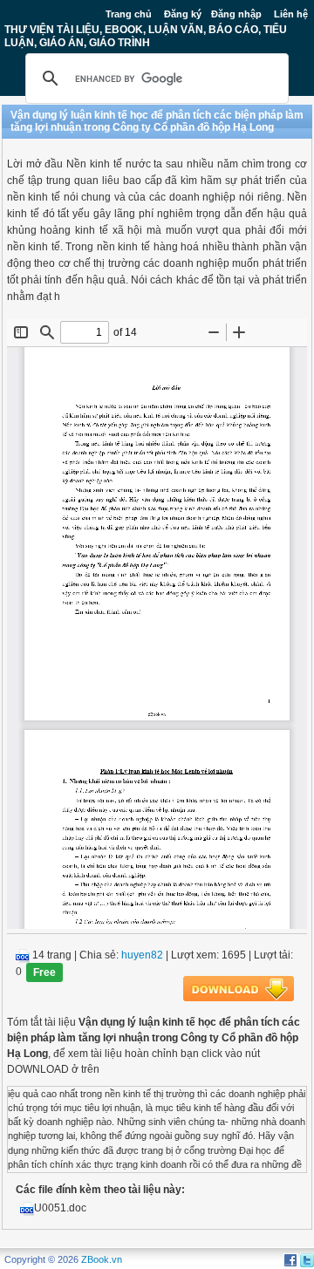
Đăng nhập (236, 14)
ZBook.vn (101, 1259)
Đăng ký (182, 14)
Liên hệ (291, 14)
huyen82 (142, 955)
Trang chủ (129, 14)
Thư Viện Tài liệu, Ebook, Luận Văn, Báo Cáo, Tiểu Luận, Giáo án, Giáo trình (145, 36)
